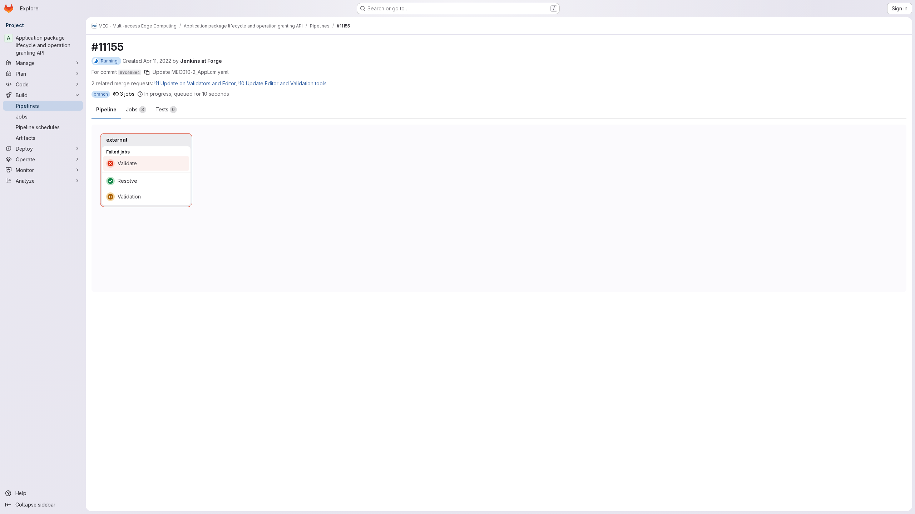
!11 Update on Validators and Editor (195, 83)
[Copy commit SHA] (147, 72)
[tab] (136, 110)
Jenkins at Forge (201, 61)
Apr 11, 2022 (157, 61)
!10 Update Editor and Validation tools (282, 83)
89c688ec (130, 72)
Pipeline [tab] (106, 109)
